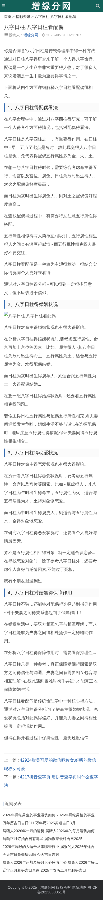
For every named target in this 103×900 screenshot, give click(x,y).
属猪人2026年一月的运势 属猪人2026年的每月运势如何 (49, 831)
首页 (7, 16)
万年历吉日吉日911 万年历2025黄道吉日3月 (39, 823)
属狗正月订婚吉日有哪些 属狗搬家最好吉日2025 (42, 839)
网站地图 (79, 887)
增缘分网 (31, 35)
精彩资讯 (23, 16)
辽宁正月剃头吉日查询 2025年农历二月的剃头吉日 (44, 870)
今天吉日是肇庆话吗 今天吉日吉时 (31, 854)
